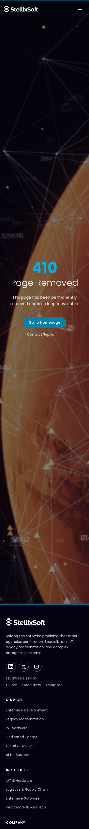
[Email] (37, 667)
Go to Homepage (44, 322)
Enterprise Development (27, 710)
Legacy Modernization (25, 719)
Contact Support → (44, 334)
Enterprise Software (23, 798)
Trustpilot (53, 685)
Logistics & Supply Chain (27, 789)
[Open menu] (80, 9)
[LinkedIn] (11, 667)
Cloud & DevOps (20, 745)
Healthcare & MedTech (26, 807)
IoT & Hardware (19, 780)
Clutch (12, 685)
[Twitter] (24, 667)
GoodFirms (31, 685)
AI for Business (18, 754)
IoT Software (17, 728)
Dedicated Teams (21, 736)
